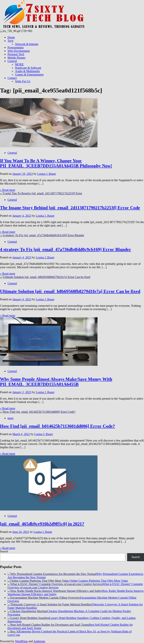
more (11, 418)
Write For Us (22, 81)
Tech (10, 40)
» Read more (7, 190)
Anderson (39, 641)
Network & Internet (26, 44)
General (12, 61)
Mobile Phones (16, 57)
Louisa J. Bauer (46, 173)
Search (4, 551)
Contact (12, 78)
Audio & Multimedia (27, 71)
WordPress (21, 641)
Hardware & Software (28, 67)
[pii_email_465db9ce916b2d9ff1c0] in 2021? (42, 523)
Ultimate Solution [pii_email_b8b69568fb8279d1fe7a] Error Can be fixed (70, 291)
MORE (19, 64)
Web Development (19, 50)
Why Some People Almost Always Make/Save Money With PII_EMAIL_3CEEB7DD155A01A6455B (56, 382)
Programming (16, 47)
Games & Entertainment (29, 74)
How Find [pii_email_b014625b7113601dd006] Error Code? (57, 426)
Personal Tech (16, 54)
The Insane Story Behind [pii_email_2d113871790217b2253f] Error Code (70, 207)
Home (11, 37)
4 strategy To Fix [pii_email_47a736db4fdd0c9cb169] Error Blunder (65, 249)
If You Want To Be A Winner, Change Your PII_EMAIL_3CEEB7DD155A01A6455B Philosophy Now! (56, 163)
